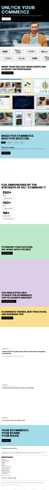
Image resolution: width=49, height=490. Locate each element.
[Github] (13, 478)
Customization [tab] (9, 142)
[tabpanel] (24, 150)
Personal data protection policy (20, 482)
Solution (5, 488)
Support (3, 465)
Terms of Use (12, 482)
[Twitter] (7, 478)
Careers (3, 462)
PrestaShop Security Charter (39, 482)
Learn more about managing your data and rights (31, 453)
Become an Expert (5, 470)
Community (34, 488)
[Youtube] (11, 478)
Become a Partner (5, 468)
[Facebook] (2, 478)
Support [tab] (21, 142)
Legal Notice (7, 482)
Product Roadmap (5, 460)
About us (3, 459)
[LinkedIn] (9, 478)
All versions (4, 473)
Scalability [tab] (16, 142)
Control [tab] (3, 142)
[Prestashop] (5, 2)
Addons (15, 488)
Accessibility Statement (30, 482)
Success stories (5, 348)
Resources (43, 488)
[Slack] (15, 478)
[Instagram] (5, 478)
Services (24, 488)
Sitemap (2, 482)
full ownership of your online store (15, 148)
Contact (3, 463)
